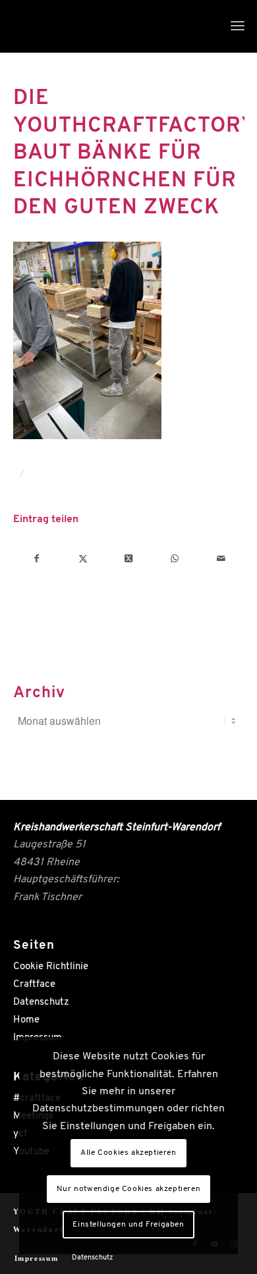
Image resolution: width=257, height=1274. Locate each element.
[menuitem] (237, 26)
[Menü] (237, 26)
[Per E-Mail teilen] (221, 559)
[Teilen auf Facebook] (37, 559)
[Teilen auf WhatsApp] (175, 559)
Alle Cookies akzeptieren (128, 1153)
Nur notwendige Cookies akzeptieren (128, 1189)
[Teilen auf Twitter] (82, 559)
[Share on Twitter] (129, 559)
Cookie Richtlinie (50, 967)
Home (26, 1020)
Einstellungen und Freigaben (128, 1225)
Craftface (34, 985)
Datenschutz (41, 1002)
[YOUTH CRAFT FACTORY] (105, 26)
